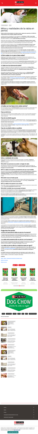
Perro (26, 313)
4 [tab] (17, 285)
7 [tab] (20, 285)
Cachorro (14, 313)
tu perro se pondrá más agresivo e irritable (21, 123)
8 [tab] (21, 285)
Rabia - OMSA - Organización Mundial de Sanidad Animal (11, 258)
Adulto (3, 313)
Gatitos (19, 313)
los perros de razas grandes (10, 248)
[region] (19, 430)
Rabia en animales (4, 260)
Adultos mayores (9, 313)
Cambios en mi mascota (32, 313)
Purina (5, 412)
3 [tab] (16, 285)
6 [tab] (19, 285)
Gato (23, 313)
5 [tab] (18, 285)
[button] (36, 3)
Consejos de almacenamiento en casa (11, 414)
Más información (17, 430)
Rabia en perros (4, 262)
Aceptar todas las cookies (13, 432)
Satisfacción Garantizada (8, 417)
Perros (5, 407)
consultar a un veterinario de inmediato (17, 77)
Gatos (5, 409)
